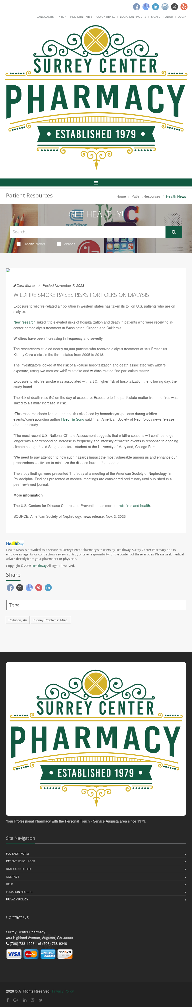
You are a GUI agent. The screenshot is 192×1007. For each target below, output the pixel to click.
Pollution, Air (17, 620)
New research (25, 322)
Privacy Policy (17, 899)
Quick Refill (105, 16)
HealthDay (39, 566)
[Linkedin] (155, 6)
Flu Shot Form (17, 853)
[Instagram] (165, 6)
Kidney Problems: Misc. (51, 620)
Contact (12, 876)
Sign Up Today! (162, 16)
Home (121, 196)
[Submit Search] (174, 232)
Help (62, 16)
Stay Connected (18, 869)
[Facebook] (136, 6)
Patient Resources (146, 196)
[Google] (146, 6)
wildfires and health (135, 505)
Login (182, 16)
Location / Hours (133, 16)
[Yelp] (184, 6)
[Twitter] (174, 6)
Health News (34, 243)
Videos (70, 243)
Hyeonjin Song (72, 419)
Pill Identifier (81, 16)
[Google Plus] (15, 1000)
